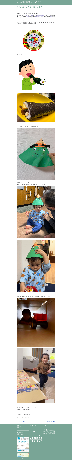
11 (32, 438)
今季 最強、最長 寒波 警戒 (21, 421)
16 (41, 438)
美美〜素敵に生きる (20, 432)
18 (32, 440)
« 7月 (31, 444)
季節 (32, 15)
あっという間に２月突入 (51, 421)
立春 (38, 15)
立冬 (44, 15)
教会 (18, 428)
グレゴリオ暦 (40, 16)
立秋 (42, 15)
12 (34, 438)
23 (41, 440)
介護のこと (19, 425)
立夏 (40, 15)
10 (30, 438)
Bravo (23, 8)
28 (37, 441)
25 (32, 441)
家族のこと (23, 417)
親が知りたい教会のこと (21, 434)
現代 (35, 16)
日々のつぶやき (27, 417)
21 (37, 440)
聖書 (18, 433)
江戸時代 (28, 16)
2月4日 (51, 16)
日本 (36, 16)
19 (34, 440)
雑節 (26, 15)
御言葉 (18, 427)
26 (34, 441)
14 (37, 438)
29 (39, 441)
